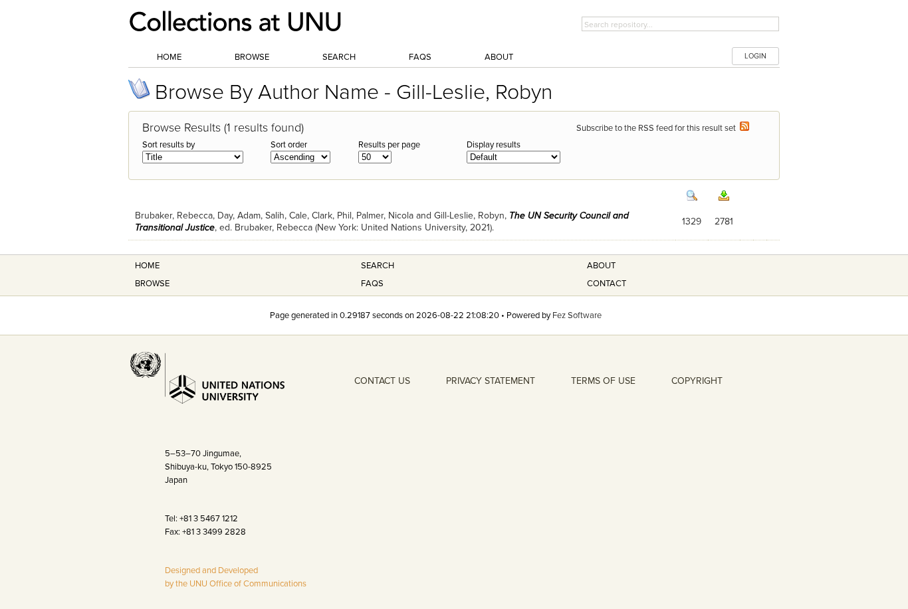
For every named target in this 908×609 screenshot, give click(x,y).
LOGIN (755, 56)
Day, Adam (239, 215)
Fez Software (577, 315)
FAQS (372, 283)
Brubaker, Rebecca (174, 215)
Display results (493, 144)
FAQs (420, 57)
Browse (252, 57)
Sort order (289, 144)
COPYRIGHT (697, 381)
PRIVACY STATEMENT (490, 381)
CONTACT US (382, 381)
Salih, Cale (286, 215)
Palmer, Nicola (384, 215)
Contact (606, 283)
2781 (724, 221)
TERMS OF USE (603, 381)
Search (339, 57)
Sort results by (168, 144)
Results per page (389, 144)
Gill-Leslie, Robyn (469, 215)
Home (169, 57)
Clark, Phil (332, 215)
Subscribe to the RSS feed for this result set (658, 128)
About (499, 57)
